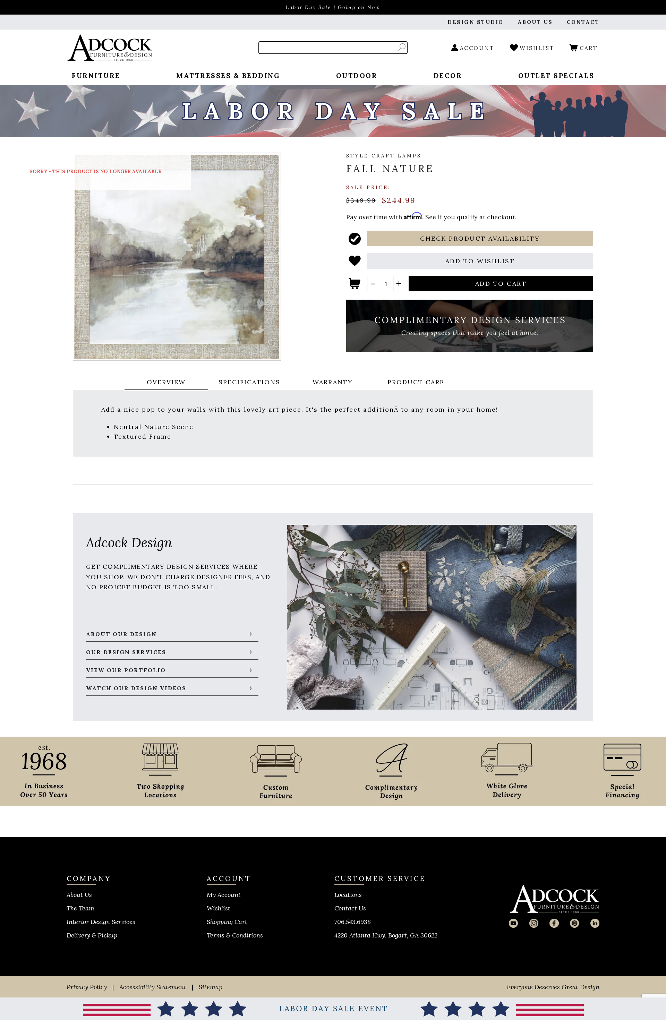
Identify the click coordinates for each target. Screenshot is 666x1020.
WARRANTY (333, 382)
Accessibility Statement (152, 987)
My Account (224, 895)
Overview (166, 382)
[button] (480, 238)
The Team (80, 908)
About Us (79, 895)
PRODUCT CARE (415, 382)
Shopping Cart (227, 922)
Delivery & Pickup (92, 935)
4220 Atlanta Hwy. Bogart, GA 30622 (385, 935)
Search (402, 47)
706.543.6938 (352, 922)
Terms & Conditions (235, 935)
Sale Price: (368, 187)
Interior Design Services (101, 922)
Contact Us (350, 908)
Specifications (249, 382)
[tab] (166, 383)
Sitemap (210, 987)
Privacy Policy (87, 987)
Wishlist (218, 908)
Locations (348, 895)
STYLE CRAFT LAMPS (383, 156)
